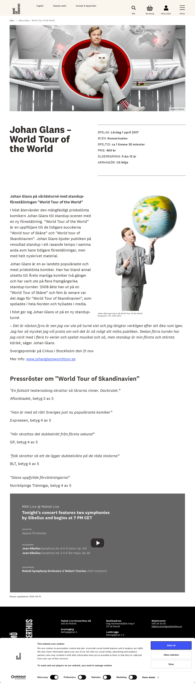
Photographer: (103, 316)
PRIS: (102, 150)
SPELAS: (104, 132)
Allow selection (171, 655)
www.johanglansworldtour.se (51, 358)
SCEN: (102, 138)
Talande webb (59, 5)
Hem (12, 20)
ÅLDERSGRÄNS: (110, 156)
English (40, 5)
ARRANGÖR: (107, 162)
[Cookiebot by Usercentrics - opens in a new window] (18, 677)
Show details (148, 677)
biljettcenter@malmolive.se (167, 626)
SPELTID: (105, 144)
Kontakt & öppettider (86, 5)
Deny (171, 664)
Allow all (171, 645)
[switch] (82, 677)
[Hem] (16, 8)
